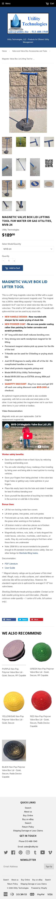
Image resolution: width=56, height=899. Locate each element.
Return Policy (28, 826)
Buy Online (28, 815)
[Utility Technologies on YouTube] (43, 853)
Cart (52, 3)
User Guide (10, 567)
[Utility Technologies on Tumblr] (35, 853)
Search (28, 807)
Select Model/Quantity (11, 243)
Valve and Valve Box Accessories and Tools (29, 51)
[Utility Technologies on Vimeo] (50, 853)
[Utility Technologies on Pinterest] (20, 853)
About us (28, 811)
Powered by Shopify (39, 888)
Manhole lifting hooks (28, 552)
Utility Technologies (21, 888)
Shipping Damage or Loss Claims (28, 830)
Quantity (5, 256)
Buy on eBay (28, 819)
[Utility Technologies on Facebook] (13, 853)
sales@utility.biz (31, 846)
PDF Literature (11, 563)
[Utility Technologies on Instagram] (28, 853)
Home (4, 51)
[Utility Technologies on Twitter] (6, 853)
